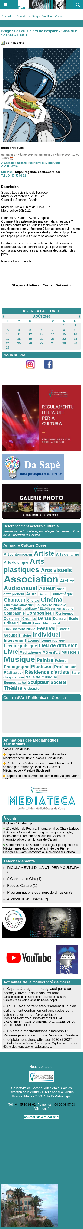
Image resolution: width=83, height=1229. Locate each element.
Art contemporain (18, 554)
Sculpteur (38, 682)
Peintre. (61, 661)
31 (7, 347)
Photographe (16, 666)
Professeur (65, 666)
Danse (44, 618)
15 (64, 334)
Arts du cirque (16, 562)
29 (64, 343)
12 (30, 334)
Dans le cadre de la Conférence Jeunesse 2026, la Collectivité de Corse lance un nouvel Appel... (34, 998)
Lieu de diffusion (58, 645)
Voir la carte (14, 42)
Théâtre (13, 688)
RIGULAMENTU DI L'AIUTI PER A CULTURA (43, 868)
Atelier (67, 580)
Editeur (11, 623)
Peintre (45, 660)
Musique (19, 659)
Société (58, 682)
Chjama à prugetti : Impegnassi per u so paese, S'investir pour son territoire (37, 991)
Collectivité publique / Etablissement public (38, 608)
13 (41, 334)
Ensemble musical (46, 623)
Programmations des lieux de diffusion (37, 892)
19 (30, 339)
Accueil (6, 16)
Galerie (63, 629)
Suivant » (64, 285)
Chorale (33, 600)
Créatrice (29, 618)
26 (30, 343)
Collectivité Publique (50, 605)
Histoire (25, 635)
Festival (46, 628)
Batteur (44, 594)
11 (19, 334)
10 (7, 334)
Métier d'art (51, 652)
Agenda (21, 16)
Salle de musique (41, 677)
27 (41, 343)
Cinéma (51, 599)
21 (52, 339)
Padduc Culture (19, 886)
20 (41, 339)
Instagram (33, 371)
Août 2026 (41, 316)
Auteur (47, 588)
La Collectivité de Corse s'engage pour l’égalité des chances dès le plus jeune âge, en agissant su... (40, 1045)
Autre (31, 594)
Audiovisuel (20, 588)
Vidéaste (32, 688)
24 (7, 343)
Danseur (60, 618)
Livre (11, 651)
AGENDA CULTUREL (41, 311)
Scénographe (15, 682)
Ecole (73, 618)
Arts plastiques (23, 565)
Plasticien (42, 666)
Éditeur (25, 623)
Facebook (50, 371)
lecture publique (53, 640)
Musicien (70, 652)
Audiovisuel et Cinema (25, 899)
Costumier (12, 618)
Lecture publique (20, 646)
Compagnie (14, 613)
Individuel (46, 634)
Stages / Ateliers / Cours (47, 16)
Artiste (44, 553)
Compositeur (40, 613)
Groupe (10, 635)
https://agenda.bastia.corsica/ (37, 172)
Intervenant (15, 640)
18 (19, 339)
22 (64, 339)
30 (75, 343)
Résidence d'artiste (47, 672)
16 (75, 334)
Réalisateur (13, 672)
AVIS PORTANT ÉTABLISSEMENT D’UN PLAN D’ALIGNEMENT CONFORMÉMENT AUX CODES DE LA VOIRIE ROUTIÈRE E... (38, 1021)
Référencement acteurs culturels (31, 526)
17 (7, 339)
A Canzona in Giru (21, 879)
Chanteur (15, 600)
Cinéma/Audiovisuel (19, 605)
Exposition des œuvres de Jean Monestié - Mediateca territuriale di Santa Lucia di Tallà (34, 753)
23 (75, 339)
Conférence (64, 613)
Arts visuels (56, 570)
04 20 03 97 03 (64, 1104)
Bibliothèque (62, 594)
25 (19, 343)
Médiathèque (30, 652)
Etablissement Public (19, 629)
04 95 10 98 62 (25, 1104)
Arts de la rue (67, 554)
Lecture (33, 640)
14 (52, 334)
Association (31, 579)
